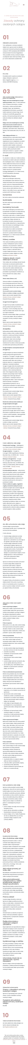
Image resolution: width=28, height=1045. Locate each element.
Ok (14, 1042)
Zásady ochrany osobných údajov (12, 297)
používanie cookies (12, 255)
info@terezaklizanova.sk (10, 1027)
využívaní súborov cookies (9, 1039)
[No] (26, 1039)
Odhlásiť (5, 399)
